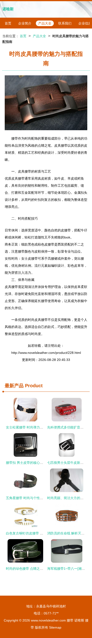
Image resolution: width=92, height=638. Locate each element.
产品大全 (44, 23)
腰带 (70, 620)
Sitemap (55, 627)
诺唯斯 (8, 9)
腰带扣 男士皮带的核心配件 (26, 462)
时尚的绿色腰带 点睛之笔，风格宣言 (33, 568)
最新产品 (14, 385)
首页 (8, 23)
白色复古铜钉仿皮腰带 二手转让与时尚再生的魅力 (42, 533)
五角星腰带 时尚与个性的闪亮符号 (31, 498)
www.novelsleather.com (48, 620)
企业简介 (24, 23)
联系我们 (64, 23)
